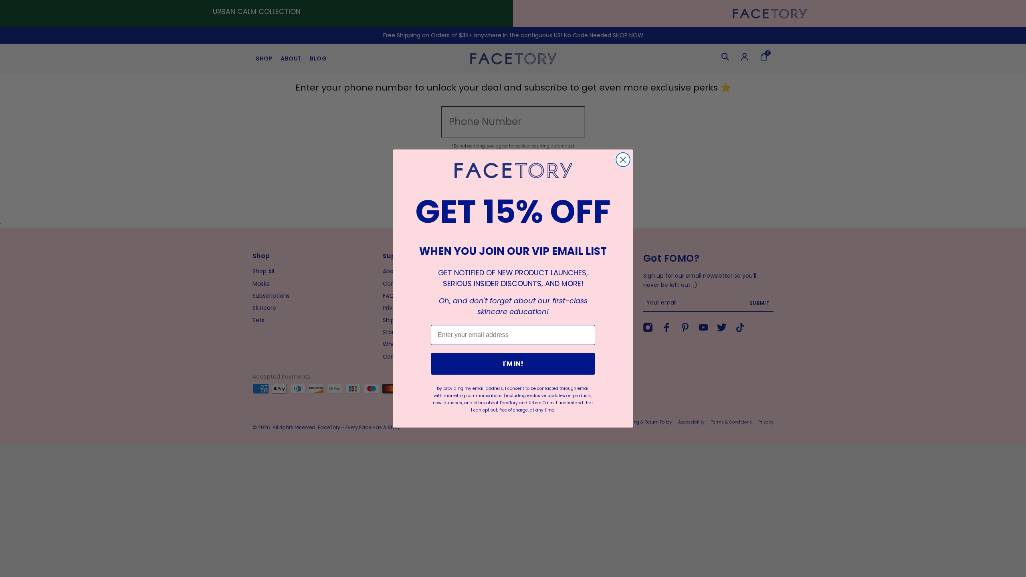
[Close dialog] (623, 160)
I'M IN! (513, 363)
